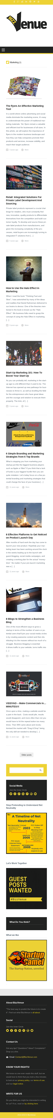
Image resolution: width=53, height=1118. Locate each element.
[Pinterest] (30, 1)
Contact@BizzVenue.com (26, 1057)
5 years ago (14, 241)
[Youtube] (38, 1)
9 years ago (14, 325)
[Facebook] (14, 1)
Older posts (27, 755)
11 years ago (14, 487)
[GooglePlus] (18, 1)
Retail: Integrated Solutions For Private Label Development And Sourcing (24, 200)
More (27, 150)
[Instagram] (22, 1)
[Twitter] (34, 1)
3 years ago (14, 150)
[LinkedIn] (26, 1)
